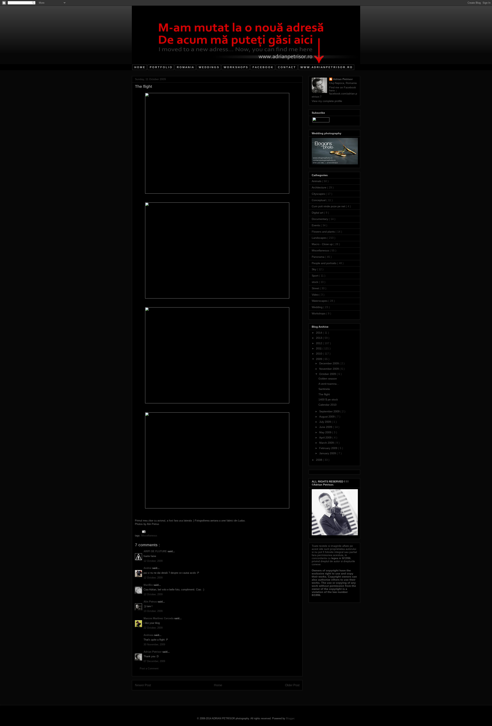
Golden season (327, 378)
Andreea (149, 635)
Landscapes (319, 237)
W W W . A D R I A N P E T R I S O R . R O (326, 67)
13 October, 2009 (153, 611)
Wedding (317, 307)
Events (316, 225)
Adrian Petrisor (153, 651)
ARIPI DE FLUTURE (156, 551)
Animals (317, 181)
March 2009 (327, 442)
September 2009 (329, 411)
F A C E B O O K (263, 67)
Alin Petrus (151, 601)
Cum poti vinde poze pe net (329, 206)
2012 (319, 343)
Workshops (319, 313)
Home (218, 685)
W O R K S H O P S (236, 67)
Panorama (318, 256)
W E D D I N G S (209, 67)
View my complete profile (327, 101)
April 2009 (325, 437)
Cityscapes (319, 193)
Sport (315, 275)
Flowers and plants (324, 231)
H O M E (139, 67)
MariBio (149, 584)
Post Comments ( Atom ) (225, 695)
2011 (319, 348)
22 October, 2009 (153, 627)
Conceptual (319, 200)
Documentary (320, 218)
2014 (319, 332)
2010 (319, 353)
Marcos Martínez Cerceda (159, 618)
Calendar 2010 (327, 404)
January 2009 (328, 453)
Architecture (319, 187)
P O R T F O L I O (161, 67)
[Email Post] (143, 531)
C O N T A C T (286, 67)
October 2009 (328, 373)
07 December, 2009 (154, 661)
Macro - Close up (322, 244)
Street (316, 288)
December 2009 (329, 363)
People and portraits (324, 263)
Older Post (292, 685)
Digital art (318, 212)
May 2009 (325, 432)
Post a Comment (149, 668)
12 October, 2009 (153, 560)
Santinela (324, 388)
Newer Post (143, 685)
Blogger (290, 718)
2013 (319, 337)
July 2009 (325, 421)
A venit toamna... (328, 383)
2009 (319, 359)
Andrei (148, 568)
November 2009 (329, 368)
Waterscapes (320, 300)
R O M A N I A (185, 67)
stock (315, 281)
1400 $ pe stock (328, 399)
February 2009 (328, 448)
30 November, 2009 (154, 644)
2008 (319, 459)
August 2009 (327, 416)
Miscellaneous (149, 535)
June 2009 (326, 426)
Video (315, 294)
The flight (324, 394)
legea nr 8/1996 (341, 558)
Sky (314, 269)
